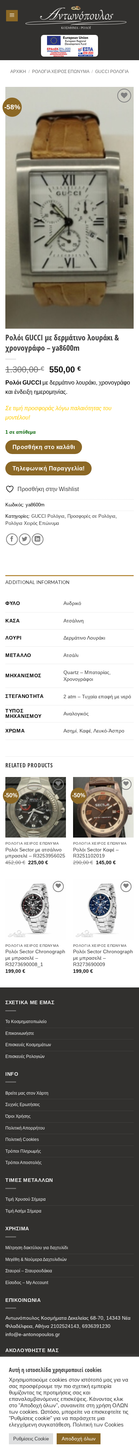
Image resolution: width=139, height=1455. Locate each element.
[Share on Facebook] (12, 539)
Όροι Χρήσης (18, 1116)
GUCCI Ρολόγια (112, 71)
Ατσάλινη (73, 621)
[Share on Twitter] (25, 539)
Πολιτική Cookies (22, 1139)
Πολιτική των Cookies (98, 1425)
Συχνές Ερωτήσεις (22, 1104)
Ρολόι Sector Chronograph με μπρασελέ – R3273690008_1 (35, 958)
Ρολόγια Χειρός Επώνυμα (60, 71)
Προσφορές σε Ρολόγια (91, 516)
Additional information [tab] (37, 582)
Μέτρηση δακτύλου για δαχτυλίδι (36, 1247)
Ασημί (70, 731)
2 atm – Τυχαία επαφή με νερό (97, 696)
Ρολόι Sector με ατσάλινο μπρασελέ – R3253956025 (35, 853)
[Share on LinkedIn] (37, 539)
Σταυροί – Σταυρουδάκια (28, 1270)
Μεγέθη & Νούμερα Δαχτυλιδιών (36, 1259)
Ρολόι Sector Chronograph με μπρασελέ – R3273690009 (103, 958)
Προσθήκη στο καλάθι (43, 447)
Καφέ (85, 731)
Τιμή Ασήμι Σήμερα (23, 1211)
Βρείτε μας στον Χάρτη (26, 1093)
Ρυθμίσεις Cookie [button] (31, 1438)
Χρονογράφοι (78, 679)
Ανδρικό (72, 603)
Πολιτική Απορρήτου (25, 1128)
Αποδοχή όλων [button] (79, 1438)
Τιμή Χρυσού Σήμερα (25, 1199)
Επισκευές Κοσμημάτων (28, 1044)
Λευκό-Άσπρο (108, 731)
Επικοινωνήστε (19, 1033)
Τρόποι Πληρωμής (23, 1151)
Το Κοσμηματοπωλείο (26, 1021)
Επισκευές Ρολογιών (25, 1056)
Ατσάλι (70, 655)
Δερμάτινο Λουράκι (84, 638)
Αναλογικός (76, 713)
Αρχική (18, 71)
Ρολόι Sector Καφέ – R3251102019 (96, 853)
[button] (12, 16)
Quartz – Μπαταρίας (86, 672)
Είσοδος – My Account (26, 1282)
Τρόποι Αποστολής (23, 1162)
